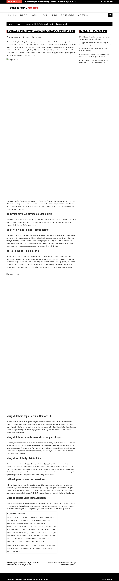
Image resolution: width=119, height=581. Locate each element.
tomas (27, 37)
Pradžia (109, 579)
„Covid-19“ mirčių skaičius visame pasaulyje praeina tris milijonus (61, 564)
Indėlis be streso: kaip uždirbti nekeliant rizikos (40, 2)
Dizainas (103, 579)
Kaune (44, 15)
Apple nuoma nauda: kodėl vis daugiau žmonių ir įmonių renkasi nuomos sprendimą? (95, 44)
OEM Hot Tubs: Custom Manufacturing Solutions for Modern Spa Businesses (94, 55)
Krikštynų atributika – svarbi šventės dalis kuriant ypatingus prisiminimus (95, 38)
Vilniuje (54, 15)
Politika (23, 15)
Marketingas (83, 15)
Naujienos (12, 15)
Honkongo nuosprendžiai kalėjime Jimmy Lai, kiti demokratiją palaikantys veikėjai (23, 564)
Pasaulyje (34, 15)
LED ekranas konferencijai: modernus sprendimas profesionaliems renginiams (93, 61)
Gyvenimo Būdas (67, 15)
